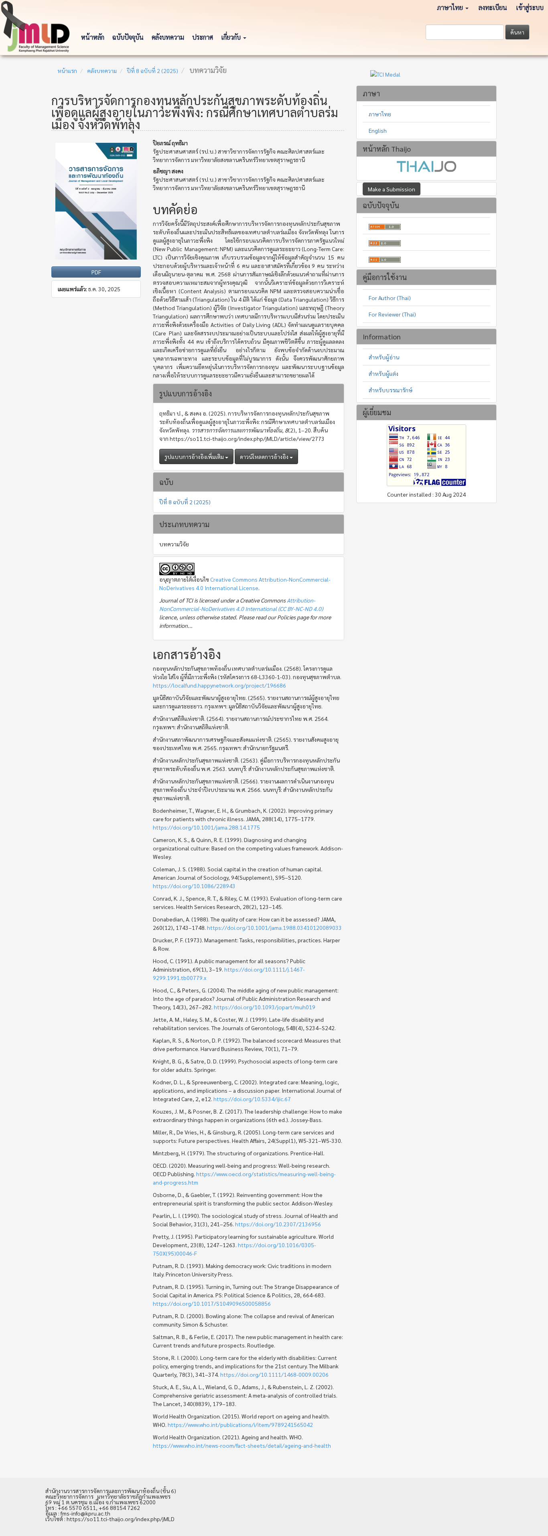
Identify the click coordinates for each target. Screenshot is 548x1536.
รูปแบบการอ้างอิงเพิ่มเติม (194, 456)
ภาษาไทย (380, 114)
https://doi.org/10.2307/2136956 (278, 1224)
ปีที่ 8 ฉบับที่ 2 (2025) (152, 70)
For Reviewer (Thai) (392, 314)
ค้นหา (517, 32)
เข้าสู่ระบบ (530, 7)
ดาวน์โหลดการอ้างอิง (265, 456)
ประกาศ (202, 37)
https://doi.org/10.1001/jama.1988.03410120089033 (274, 927)
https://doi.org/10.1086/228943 (194, 885)
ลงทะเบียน (493, 7)
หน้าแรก (67, 70)
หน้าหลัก (92, 37)
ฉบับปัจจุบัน (128, 37)
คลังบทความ (168, 37)
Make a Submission (391, 189)
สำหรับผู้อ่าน (384, 357)
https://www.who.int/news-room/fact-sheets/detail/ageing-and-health (242, 1445)
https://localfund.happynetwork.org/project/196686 (219, 685)
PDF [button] (96, 272)
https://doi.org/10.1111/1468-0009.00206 (274, 1374)
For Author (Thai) (390, 297)
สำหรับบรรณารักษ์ (390, 390)
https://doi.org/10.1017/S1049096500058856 (212, 1303)
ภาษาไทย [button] (451, 7)
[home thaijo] (426, 165)
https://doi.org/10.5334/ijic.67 (252, 1098)
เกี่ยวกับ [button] (231, 37)
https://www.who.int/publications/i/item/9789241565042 (240, 1424)
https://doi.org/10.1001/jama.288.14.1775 (206, 827)
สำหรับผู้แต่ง (383, 373)
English (378, 130)
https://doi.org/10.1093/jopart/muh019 (264, 1006)
